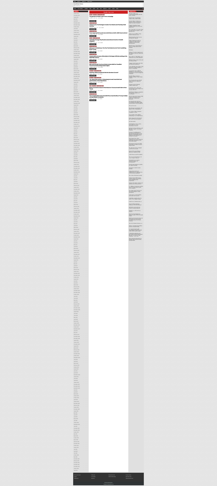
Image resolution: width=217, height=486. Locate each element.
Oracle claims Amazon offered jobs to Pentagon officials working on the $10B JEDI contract (108, 56)
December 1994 (76, 428)
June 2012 (76, 242)
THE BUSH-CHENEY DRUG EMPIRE (135, 168)
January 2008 (76, 323)
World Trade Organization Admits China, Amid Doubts (135, 18)
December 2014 (77, 189)
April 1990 (76, 451)
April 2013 (76, 225)
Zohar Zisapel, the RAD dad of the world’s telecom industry (135, 118)
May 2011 (75, 263)
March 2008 (76, 321)
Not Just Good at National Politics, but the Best (134, 85)
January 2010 (76, 288)
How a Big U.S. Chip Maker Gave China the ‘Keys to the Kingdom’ (136, 57)
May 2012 (75, 244)
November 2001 (77, 386)
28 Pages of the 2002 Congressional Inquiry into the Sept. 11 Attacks (135, 14)
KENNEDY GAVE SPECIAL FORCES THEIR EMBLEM (134, 208)
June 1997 (75, 414)
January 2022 (76, 30)
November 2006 (77, 338)
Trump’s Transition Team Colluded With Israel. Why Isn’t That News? (135, 26)
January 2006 (76, 342)
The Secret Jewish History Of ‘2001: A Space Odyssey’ (135, 157)
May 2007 (75, 332)
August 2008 (76, 311)
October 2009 (76, 294)
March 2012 (76, 248)
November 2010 (77, 275)
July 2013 (75, 219)
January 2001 (76, 395)
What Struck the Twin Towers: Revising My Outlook (135, 38)
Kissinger (131, 49)
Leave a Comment (101, 27)
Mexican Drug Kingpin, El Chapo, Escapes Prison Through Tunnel (136, 214)
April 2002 (76, 380)
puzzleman (91, 34)
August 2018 (76, 105)
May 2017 (75, 133)
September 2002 (77, 374)
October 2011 (76, 256)
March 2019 (76, 91)
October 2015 (76, 170)
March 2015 (76, 183)
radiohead (90, 42)
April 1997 (76, 416)
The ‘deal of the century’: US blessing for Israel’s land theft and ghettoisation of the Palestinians (105, 80)
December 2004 (77, 353)
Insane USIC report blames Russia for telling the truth (134, 152)
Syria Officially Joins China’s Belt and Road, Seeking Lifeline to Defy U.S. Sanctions (136, 67)
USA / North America (101, 14)
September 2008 (77, 309)
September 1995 (77, 424)
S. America (86, 8)
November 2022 (77, 24)
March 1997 (76, 418)
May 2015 (75, 179)
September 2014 (77, 193)
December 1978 (77, 466)
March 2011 (76, 267)
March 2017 (76, 137)
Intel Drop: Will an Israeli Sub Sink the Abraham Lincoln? (103, 72)
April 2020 (76, 66)
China (90, 8)
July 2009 (75, 296)
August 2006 (76, 340)
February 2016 (76, 162)
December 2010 (77, 273)
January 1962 (76, 468)
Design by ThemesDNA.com (108, 484)
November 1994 (77, 430)
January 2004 (76, 367)
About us (78, 1)
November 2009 (77, 292)
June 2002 (76, 378)
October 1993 (76, 437)
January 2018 (76, 118)
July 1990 (75, 449)
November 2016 (77, 145)
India (97, 8)
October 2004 (76, 355)
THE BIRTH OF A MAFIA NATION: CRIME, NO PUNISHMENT (134, 161)
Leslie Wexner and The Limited (135, 154)
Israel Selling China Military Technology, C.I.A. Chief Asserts (136, 115)
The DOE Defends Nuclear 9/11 (135, 223)
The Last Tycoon (132, 105)
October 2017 (76, 124)
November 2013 (77, 212)
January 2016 (76, 164)
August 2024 (76, 17)
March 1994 (76, 435)
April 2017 (76, 135)
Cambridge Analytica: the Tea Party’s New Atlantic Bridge (135, 199)
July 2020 (75, 61)
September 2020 (77, 57)
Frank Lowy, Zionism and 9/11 (135, 201)
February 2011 (76, 269)
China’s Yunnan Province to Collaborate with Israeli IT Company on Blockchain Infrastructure (135, 42)
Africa (75, 8)
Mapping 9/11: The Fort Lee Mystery (135, 211)
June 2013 (76, 221)
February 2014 (76, 206)
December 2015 (77, 166)
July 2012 (75, 240)
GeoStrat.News (78, 4)
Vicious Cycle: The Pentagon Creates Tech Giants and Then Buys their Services (107, 25)
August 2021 (76, 36)
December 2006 (77, 336)
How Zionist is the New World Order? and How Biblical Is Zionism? (135, 81)
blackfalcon (91, 27)
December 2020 (77, 51)
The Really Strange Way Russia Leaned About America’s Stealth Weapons (106, 40)
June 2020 (76, 63)
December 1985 (77, 462)
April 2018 (76, 112)
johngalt (90, 98)
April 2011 (75, 265)
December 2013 (77, 210)
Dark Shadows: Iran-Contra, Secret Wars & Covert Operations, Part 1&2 (135, 124)
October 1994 (76, 432)
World (117, 8)
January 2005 (76, 351)
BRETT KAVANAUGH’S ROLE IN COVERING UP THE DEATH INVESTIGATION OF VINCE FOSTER (136, 219)
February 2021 (76, 47)
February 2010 (76, 286)
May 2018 (75, 110)
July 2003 (75, 370)
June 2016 (76, 154)
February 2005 (76, 349)
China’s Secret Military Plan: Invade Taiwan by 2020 (135, 34)
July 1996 (75, 420)
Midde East (105, 8)
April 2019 (76, 89)
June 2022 (76, 28)
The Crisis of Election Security (135, 175)
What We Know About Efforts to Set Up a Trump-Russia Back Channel (135, 46)
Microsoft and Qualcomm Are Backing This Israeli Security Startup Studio (135, 239)
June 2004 (76, 359)
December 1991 (76, 443)
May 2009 (75, 300)
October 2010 (76, 277)
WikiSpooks (76, 478)
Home (75, 1)
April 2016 (76, 158)
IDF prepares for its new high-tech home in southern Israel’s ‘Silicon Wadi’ (135, 144)
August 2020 (76, 59)
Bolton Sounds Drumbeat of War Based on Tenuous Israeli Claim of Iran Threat (108, 88)
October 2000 (76, 397)
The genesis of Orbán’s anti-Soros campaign (101, 16)
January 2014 (76, 208)
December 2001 (77, 384)
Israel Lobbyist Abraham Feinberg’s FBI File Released (135, 204)
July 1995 (75, 426)
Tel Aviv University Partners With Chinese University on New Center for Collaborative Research (136, 98)
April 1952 (76, 470)
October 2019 (76, 78)
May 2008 (75, 317)
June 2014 (75, 198)
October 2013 (76, 214)
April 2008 (76, 319)
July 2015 (75, 175)
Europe (94, 8)
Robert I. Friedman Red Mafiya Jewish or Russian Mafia (135, 226)
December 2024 (77, 15)
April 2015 (76, 181)
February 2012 (76, 250)
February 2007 (76, 334)
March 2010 (76, 284)
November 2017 (77, 122)
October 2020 (76, 55)
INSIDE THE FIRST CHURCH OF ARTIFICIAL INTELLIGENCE (136, 183)
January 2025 (76, 13)
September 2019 (77, 80)
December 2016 (77, 143)
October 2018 (76, 101)
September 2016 (77, 149)
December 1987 (77, 458)
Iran (100, 8)
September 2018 (77, 103)
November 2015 (77, 168)
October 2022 (76, 26)
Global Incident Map (112, 476)
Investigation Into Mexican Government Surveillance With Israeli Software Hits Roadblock (136, 102)
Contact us (84, 1)
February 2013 (76, 229)
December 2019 (77, 74)
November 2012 (77, 233)
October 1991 (76, 445)
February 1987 (76, 460)
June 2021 (76, 40)
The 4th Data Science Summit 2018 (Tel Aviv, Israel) (135, 148)
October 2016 (76, 147)
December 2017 (77, 120)
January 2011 (76, 271)
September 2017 (77, 126)
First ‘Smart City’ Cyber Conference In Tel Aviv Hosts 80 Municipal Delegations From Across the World (136, 140)
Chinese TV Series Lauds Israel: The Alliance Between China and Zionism (136, 53)
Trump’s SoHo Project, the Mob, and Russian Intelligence (136, 64)
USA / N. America (80, 8)
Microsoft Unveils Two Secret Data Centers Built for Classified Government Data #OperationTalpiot (105, 65)
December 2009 (77, 290)
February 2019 (76, 93)
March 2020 (76, 68)
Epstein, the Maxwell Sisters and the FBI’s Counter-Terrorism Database (136, 129)
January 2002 (76, 382)
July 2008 (75, 313)
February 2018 (76, 116)
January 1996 (76, 422)
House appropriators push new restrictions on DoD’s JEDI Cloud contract (108, 33)
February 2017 (76, 139)
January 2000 (76, 401)
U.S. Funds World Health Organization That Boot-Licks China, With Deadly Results (135, 229)
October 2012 (76, 235)
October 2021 (76, 32)
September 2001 (77, 388)
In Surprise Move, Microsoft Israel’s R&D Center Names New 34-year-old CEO (136, 88)
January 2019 (76, 95)
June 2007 (76, 330)
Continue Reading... (93, 21)
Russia (113, 8)
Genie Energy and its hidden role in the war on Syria (135, 195)
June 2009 (76, 298)
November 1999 (77, 403)
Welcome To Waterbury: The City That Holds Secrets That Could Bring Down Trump (107, 48)
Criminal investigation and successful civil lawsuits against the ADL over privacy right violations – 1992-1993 (136, 235)
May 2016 (75, 156)
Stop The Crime (128, 476)
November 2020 (77, 53)
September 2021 (77, 34)
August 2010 (76, 279)
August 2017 (76, 128)
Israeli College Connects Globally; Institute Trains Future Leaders (136, 76)
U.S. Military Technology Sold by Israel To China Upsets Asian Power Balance (136, 187)
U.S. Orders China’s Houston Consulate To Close (135, 112)
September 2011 (77, 258)
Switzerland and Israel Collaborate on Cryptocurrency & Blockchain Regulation (136, 172)
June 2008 (76, 315)
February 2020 (76, 70)
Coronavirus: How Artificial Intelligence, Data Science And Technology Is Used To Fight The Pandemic (136, 72)
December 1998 (77, 409)
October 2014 (76, 191)
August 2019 (76, 82)
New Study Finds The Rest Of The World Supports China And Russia (135, 191)
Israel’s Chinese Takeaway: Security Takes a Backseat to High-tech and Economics (135, 21)
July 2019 (75, 84)
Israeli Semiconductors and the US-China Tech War (136, 165)
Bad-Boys (93, 478)
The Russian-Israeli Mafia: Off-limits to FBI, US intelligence (135, 108)
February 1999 (76, 405)
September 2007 (77, 328)
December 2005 (77, 344)
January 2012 (76, 252)
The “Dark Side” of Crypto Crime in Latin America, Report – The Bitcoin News (136, 30)
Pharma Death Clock (129, 478)
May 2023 (75, 19)
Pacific (109, 8)
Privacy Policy (89, 1)
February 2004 (76, 365)
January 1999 (76, 407)
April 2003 (76, 372)
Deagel (75, 476)
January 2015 (76, 187)
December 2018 (77, 97)
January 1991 (76, 447)
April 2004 (76, 361)
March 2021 (76, 45)
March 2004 (76, 363)
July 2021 (75, 38)
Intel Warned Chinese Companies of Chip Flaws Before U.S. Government (136, 92)
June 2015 (76, 177)
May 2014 (75, 200)
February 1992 (76, 441)
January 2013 (76, 231)
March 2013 (76, 227)
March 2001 (76, 393)
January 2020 (76, 72)
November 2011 (77, 254)
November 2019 (77, 76)
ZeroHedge (93, 476)
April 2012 (76, 246)
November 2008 (77, 307)
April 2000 (76, 399)
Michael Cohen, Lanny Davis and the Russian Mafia (136, 60)
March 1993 (76, 439)
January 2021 (76, 49)
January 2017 (76, 141)
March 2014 (76, 204)
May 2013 (75, 223)
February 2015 (76, 185)
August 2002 (76, 376)
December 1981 (76, 464)
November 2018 (77, 99)
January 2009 (76, 305)
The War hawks (132, 121)
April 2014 (76, 202)
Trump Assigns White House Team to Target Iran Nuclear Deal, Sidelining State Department (135, 179)
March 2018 (76, 114)
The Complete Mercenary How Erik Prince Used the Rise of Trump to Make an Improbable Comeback (108, 96)
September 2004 (77, 357)
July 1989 (75, 453)
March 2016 (76, 160)
